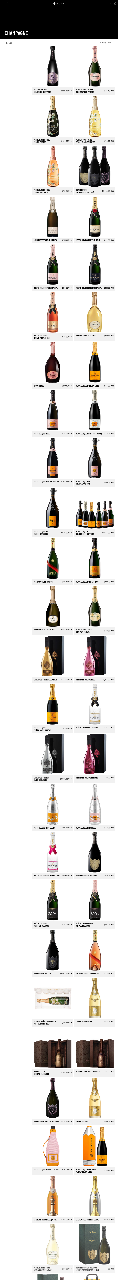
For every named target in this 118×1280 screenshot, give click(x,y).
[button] (110, 42)
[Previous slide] (77, 558)
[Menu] (2, 3)
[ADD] (69, 84)
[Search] (7, 3)
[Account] (110, 3)
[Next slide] (111, 558)
